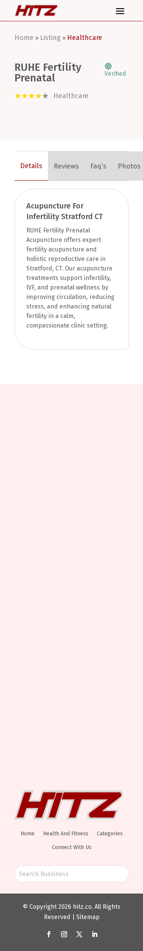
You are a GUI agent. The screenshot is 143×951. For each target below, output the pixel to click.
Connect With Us (72, 847)
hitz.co (82, 906)
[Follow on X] (79, 934)
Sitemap (88, 917)
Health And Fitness (65, 833)
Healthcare (84, 37)
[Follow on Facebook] (49, 934)
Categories (110, 833)
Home (24, 37)
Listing (50, 37)
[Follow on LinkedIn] (94, 934)
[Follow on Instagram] (64, 934)
